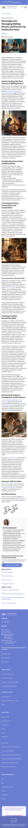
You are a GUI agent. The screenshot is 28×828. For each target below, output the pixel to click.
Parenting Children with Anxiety (8, 766)
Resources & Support (7, 774)
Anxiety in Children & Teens (11, 590)
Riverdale (3, 798)
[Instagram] (5, 622)
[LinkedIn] (8, 622)
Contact (3, 732)
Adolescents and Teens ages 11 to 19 (9, 700)
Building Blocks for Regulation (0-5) (9, 762)
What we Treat (5, 669)
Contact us (23, 498)
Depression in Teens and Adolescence (13, 593)
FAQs (2, 783)
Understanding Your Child (7, 786)
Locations (3, 790)
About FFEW (5, 712)
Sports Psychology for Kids (7, 750)
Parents (3, 704)
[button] (25, 825)
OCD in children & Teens (9, 603)
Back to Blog (6, 13)
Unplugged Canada (8, 583)
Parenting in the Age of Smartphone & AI (10, 746)
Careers (3, 728)
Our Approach (4, 736)
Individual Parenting (5, 653)
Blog (2, 779)
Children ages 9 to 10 (6, 696)
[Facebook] (2, 622)
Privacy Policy (14, 818)
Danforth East (4, 794)
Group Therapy (7, 580)
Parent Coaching (8, 572)
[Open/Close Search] (22, 7)
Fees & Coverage (5, 716)
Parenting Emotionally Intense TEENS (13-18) (11, 754)
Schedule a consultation (8, 487)
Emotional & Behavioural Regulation (9, 686)
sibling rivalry (12, 457)
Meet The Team (4, 724)
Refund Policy (14, 821)
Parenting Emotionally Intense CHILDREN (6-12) (12, 758)
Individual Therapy (8, 576)
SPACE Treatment (5, 657)
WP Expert (22, 825)
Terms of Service (14, 820)
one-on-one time (10, 287)
